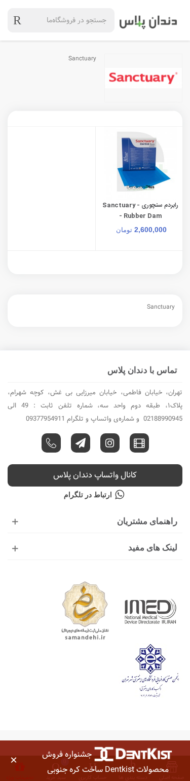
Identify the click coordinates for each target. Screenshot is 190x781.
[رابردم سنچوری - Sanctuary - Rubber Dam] (141, 164)
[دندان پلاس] (148, 20)
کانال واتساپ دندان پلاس (95, 475)
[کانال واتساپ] (51, 443)
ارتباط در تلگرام (88, 495)
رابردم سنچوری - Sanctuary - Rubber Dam (140, 210)
